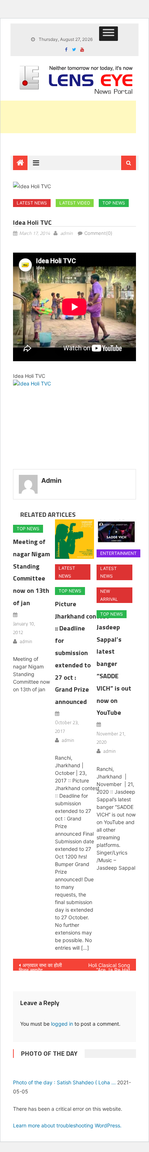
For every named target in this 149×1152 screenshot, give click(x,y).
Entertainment (118, 553)
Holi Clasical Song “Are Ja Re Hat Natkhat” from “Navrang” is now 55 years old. (106, 966)
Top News (113, 203)
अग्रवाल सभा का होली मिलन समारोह (40, 966)
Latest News (32, 203)
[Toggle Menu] (108, 33)
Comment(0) (98, 233)
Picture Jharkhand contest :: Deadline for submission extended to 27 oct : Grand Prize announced (82, 652)
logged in (62, 1024)
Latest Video (74, 203)
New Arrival (109, 595)
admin (66, 233)
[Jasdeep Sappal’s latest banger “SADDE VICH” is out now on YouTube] (116, 531)
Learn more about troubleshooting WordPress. (67, 1125)
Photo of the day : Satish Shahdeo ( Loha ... (64, 1082)
